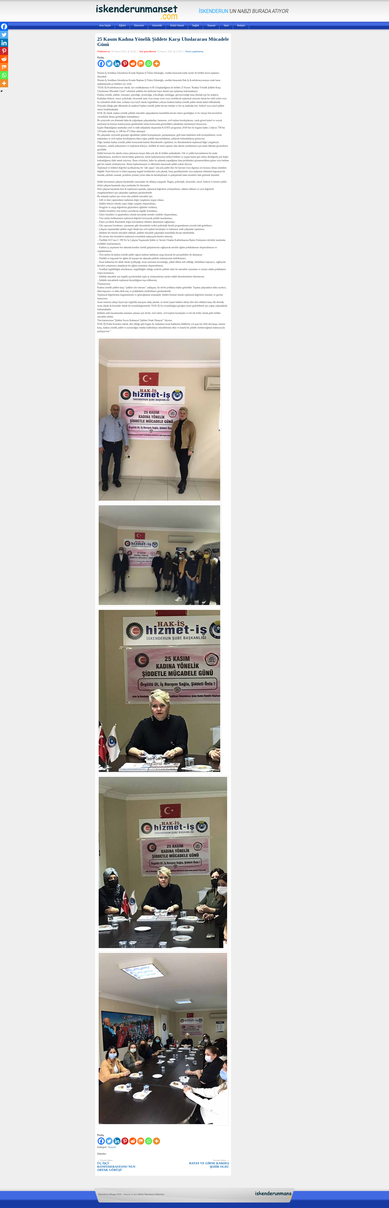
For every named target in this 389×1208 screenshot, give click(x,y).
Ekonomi (139, 25)
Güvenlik (157, 25)
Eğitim (122, 25)
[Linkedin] (117, 63)
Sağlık (195, 25)
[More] (156, 63)
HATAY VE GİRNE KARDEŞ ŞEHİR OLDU (209, 1163)
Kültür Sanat (177, 25)
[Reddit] (132, 63)
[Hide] (1, 91)
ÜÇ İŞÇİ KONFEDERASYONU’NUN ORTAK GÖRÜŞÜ (116, 1165)
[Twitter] (109, 63)
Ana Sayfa (105, 25)
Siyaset (211, 25)
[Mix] (140, 63)
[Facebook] (101, 63)
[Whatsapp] (148, 63)
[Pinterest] (124, 63)
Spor (226, 25)
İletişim (241, 25)
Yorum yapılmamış (194, 51)
